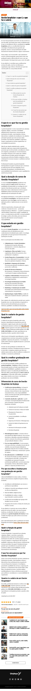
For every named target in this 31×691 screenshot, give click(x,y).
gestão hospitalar (23, 604)
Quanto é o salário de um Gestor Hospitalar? (19, 115)
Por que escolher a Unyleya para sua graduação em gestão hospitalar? (20, 101)
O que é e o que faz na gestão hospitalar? (17, 76)
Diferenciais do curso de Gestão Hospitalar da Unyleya (19, 95)
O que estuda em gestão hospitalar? (16, 83)
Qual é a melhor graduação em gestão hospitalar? (16, 89)
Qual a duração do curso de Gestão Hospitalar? (16, 79)
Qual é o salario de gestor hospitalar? (16, 85)
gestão (16, 604)
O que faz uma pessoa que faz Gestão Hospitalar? (20, 111)
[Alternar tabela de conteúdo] (26, 73)
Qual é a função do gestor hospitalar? (19, 106)
